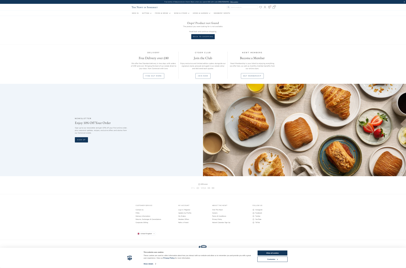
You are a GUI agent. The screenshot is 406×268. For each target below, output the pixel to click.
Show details (148, 264)
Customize (271, 259)
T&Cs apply (234, 2)
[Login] (265, 7)
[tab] (135, 13)
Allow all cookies (272, 253)
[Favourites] (260, 7)
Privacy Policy (169, 258)
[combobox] (146, 234)
